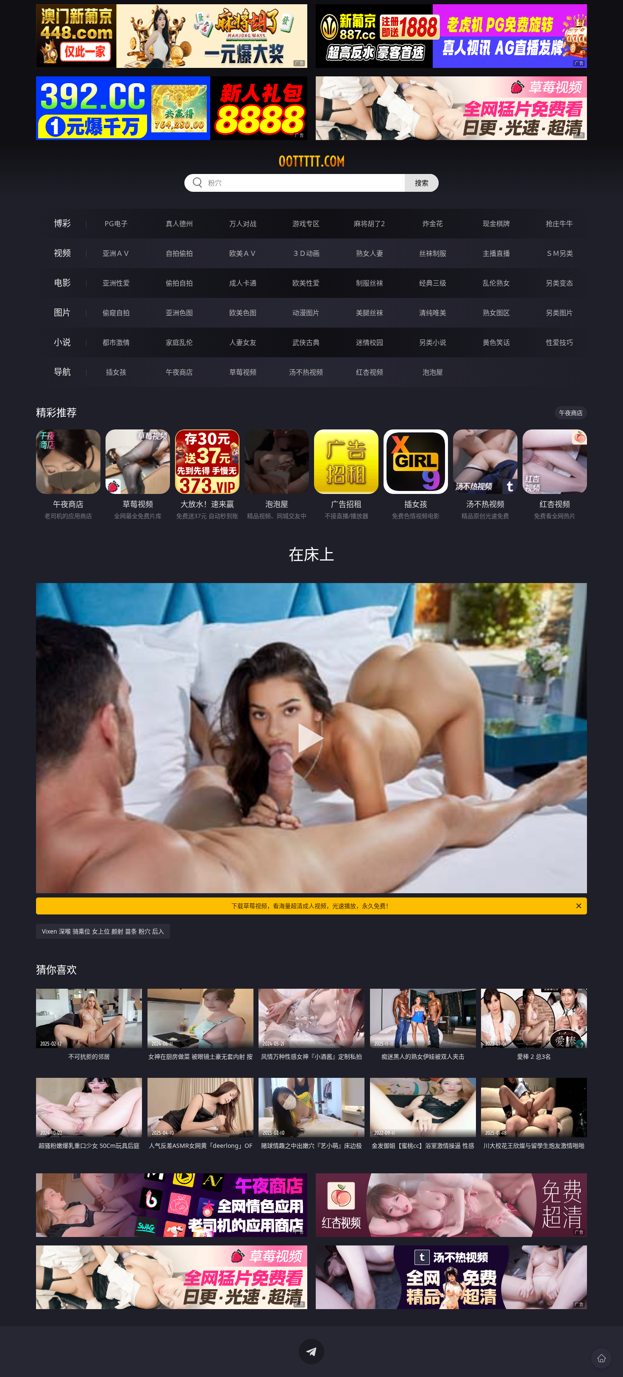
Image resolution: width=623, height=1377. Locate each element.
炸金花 (433, 223)
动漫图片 (306, 312)
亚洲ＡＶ (116, 253)
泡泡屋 (433, 372)
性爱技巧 (559, 342)
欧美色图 (242, 312)
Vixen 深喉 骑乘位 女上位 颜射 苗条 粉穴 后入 (103, 931)
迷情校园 (369, 342)
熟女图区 (496, 312)
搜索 (421, 183)
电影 (62, 283)
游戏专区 (306, 223)
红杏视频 (369, 372)
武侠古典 (306, 342)
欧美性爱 (306, 283)
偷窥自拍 (116, 312)
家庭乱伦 (179, 342)
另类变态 (559, 283)
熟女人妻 (369, 253)
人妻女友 (242, 342)
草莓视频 (242, 372)
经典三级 (432, 283)
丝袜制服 (432, 253)
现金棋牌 (496, 223)
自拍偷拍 (179, 253)
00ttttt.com (311, 161)
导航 (62, 372)
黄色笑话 (496, 342)
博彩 (62, 223)
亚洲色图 (179, 312)
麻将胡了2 (369, 223)
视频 (62, 253)
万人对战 (242, 223)
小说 (62, 342)
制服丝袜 (369, 283)
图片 (62, 312)
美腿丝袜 (369, 312)
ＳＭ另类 (559, 253)
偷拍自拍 (179, 283)
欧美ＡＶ (242, 253)
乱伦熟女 (496, 283)
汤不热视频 (306, 372)
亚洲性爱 (116, 283)
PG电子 (116, 223)
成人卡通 (242, 283)
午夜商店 (179, 372)
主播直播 (496, 253)
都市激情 (116, 342)
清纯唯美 (432, 312)
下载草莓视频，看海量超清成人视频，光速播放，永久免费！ (311, 906)
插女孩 (116, 372)
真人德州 (179, 223)
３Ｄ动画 (306, 253)
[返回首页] (601, 1358)
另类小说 (432, 342)
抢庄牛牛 (559, 223)
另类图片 (559, 312)
